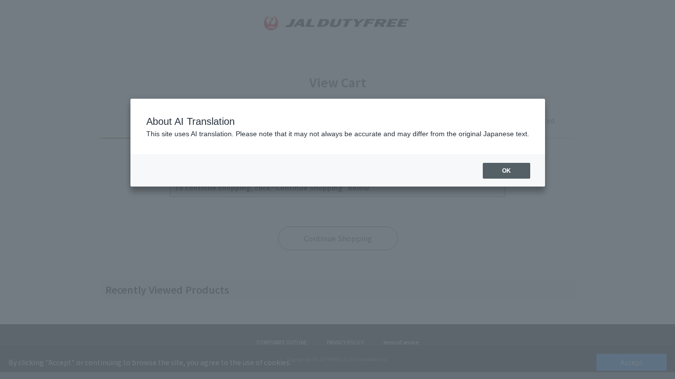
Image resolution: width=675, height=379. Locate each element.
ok (506, 170)
